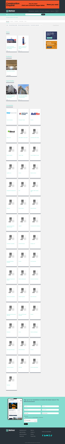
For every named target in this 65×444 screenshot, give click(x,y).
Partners (32, 434)
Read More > (49, 37)
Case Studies (21, 21)
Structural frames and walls (13, 25)
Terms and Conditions (35, 417)
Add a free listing (22, 432)
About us (32, 430)
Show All (7, 21)
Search (43, 14)
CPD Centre (42, 11)
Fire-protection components (35, 25)
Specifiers (37, 11)
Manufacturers (31, 11)
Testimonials (21, 436)
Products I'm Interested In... (20, 14)
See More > (49, 47)
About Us (52, 11)
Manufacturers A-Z (22, 430)
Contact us (32, 432)
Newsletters (47, 11)
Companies (16, 21)
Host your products (22, 434)
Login (57, 11)
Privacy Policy (26, 416)
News (25, 21)
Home (7, 25)
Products (11, 21)
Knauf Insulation (9, 75)
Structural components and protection (24, 25)
